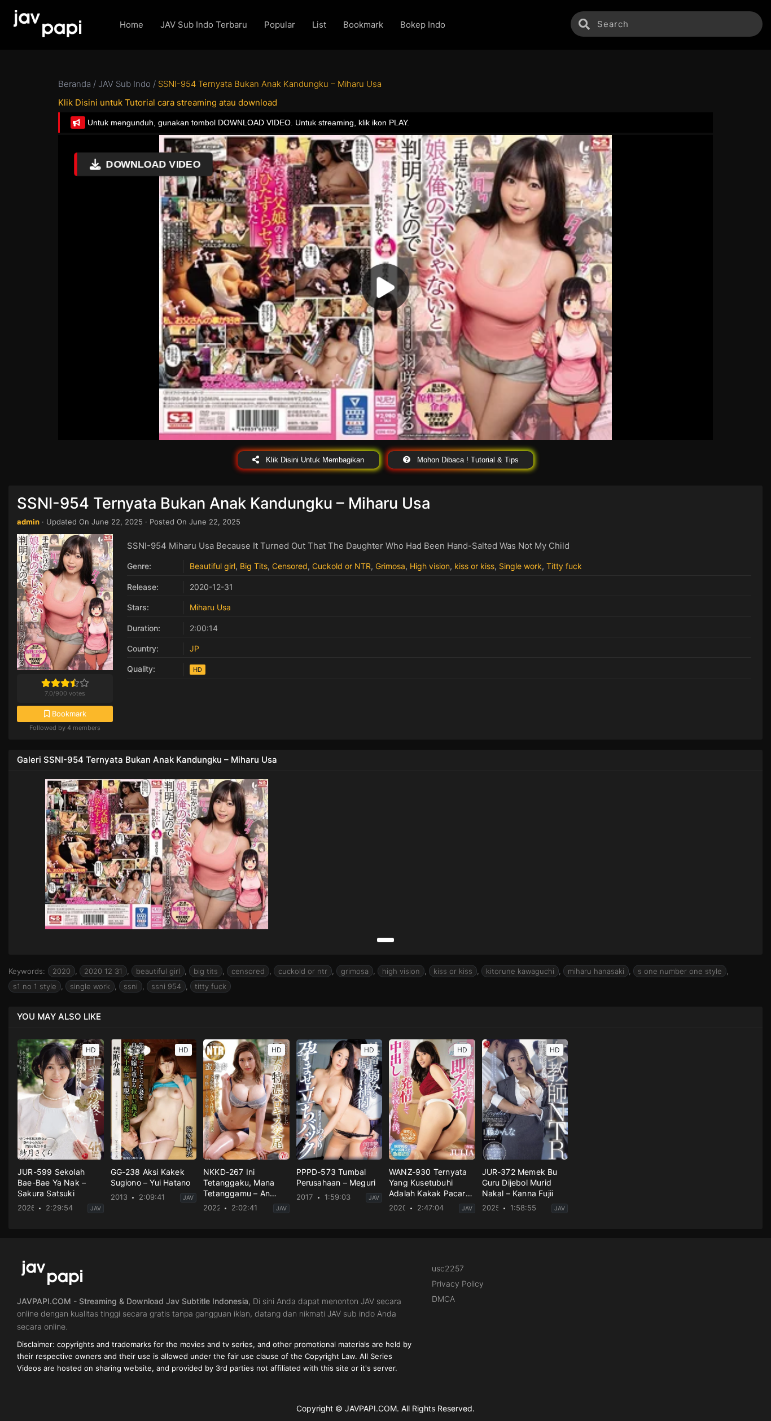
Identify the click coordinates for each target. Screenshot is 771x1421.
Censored (290, 566)
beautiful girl (158, 971)
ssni (131, 986)
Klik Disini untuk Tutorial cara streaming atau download (167, 102)
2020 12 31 (103, 971)
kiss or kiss (474, 566)
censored (248, 971)
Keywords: (26, 971)
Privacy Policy (458, 1283)
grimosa (355, 971)
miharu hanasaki (596, 971)
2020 (61, 971)
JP (194, 648)
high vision (401, 971)
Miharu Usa (210, 607)
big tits (206, 971)
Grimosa (390, 566)
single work (90, 986)
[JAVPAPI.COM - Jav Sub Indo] (55, 25)
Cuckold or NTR (341, 566)
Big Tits (254, 566)
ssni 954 (166, 986)
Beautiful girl (212, 566)
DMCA (443, 1299)
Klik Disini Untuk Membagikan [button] (314, 460)
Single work (520, 566)
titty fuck (210, 986)
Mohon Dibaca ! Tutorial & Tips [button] (467, 460)
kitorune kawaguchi (520, 971)
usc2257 (448, 1268)
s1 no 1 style (34, 986)
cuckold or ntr (302, 971)
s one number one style (680, 971)
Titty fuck (564, 566)
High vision (430, 566)
